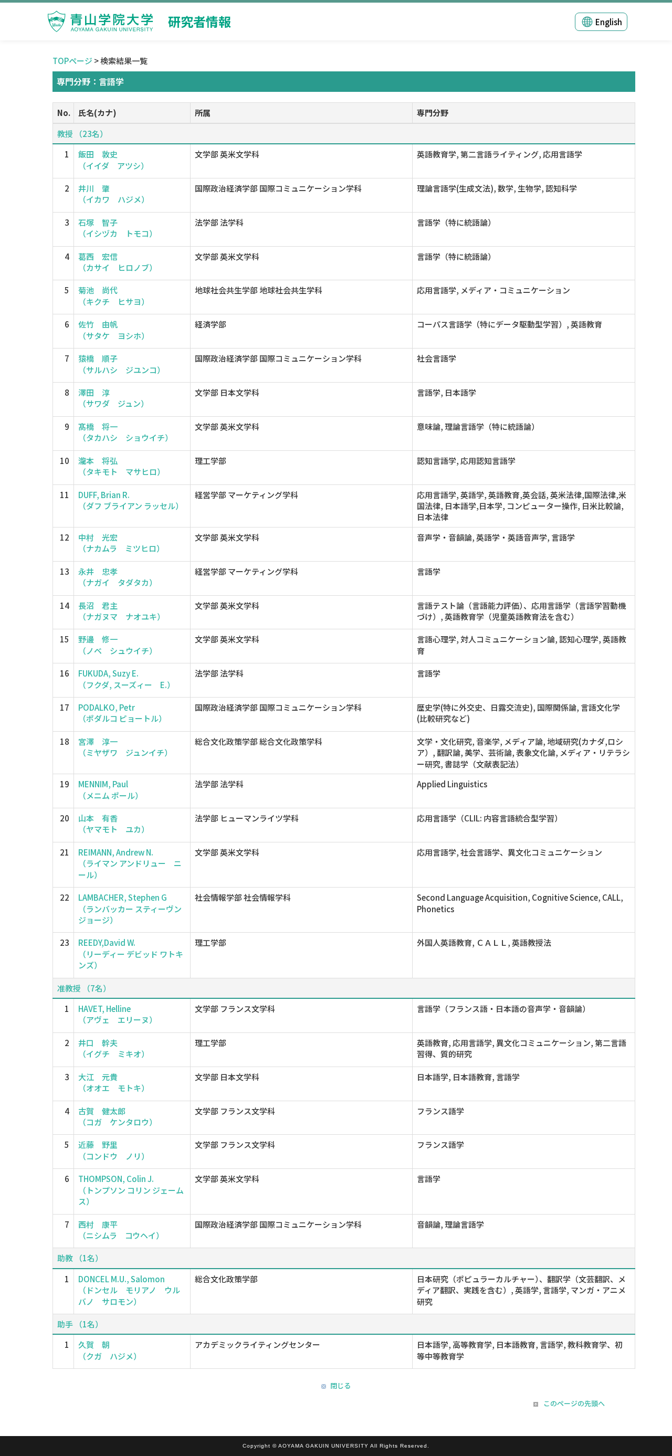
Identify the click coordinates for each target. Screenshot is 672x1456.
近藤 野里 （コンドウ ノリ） (113, 1150)
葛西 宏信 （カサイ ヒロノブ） (117, 262)
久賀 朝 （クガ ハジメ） (109, 1350)
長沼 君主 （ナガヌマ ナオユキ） (121, 611)
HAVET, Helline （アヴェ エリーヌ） (117, 1014)
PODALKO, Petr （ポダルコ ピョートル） (122, 713)
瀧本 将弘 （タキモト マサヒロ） (121, 466)
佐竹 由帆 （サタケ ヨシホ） (113, 330)
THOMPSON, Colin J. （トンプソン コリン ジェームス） (131, 1190)
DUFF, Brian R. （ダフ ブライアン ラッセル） (130, 500)
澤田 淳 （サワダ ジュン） (113, 398)
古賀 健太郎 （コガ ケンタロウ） (117, 1116)
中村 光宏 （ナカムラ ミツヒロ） (121, 543)
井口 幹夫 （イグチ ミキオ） (113, 1048)
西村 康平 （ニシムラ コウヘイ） (121, 1230)
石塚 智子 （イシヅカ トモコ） (117, 228)
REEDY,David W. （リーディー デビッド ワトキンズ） (130, 953)
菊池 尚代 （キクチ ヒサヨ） (113, 295)
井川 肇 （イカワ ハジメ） (113, 194)
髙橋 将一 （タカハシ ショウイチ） (125, 432)
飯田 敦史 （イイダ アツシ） (113, 160)
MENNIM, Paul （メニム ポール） (110, 789)
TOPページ (72, 60)
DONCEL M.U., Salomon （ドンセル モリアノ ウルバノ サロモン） (129, 1290)
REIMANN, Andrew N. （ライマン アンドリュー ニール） (130, 863)
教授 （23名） (82, 133)
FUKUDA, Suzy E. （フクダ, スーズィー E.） (126, 679)
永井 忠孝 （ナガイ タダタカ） (117, 577)
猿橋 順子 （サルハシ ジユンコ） (121, 364)
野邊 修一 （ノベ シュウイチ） (117, 645)
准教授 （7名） (84, 988)
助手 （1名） (80, 1324)
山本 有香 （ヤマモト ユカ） (113, 824)
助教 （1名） (80, 1257)
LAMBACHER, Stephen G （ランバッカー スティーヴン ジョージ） (130, 908)
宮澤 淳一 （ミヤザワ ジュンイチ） (125, 747)
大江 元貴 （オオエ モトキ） (113, 1082)
